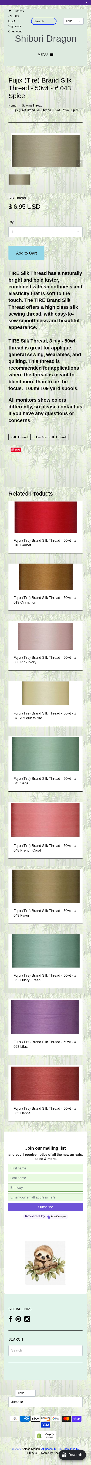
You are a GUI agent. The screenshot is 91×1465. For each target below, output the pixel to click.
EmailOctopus (58, 1217)
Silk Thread (17, 198)
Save (17, 449)
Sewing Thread (32, 105)
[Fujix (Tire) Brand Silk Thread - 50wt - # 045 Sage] (45, 753)
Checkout (15, 31)
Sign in (13, 26)
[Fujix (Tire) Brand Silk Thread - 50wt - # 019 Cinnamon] (45, 576)
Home (12, 105)
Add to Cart (26, 253)
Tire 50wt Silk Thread (51, 437)
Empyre (32, 1452)
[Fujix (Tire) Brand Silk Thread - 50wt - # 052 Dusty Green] (46, 950)
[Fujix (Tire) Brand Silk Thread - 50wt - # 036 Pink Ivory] (45, 635)
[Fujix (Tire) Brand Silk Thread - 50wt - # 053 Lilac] (45, 1016)
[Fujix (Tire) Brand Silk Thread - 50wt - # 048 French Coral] (45, 819)
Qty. (11, 222)
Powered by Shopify (51, 1452)
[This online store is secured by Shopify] (45, 1435)
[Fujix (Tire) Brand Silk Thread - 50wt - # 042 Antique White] (45, 693)
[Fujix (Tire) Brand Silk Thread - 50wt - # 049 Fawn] (45, 885)
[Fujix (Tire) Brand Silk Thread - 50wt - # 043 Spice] (19, 179)
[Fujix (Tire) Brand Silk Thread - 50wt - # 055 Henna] (45, 1082)
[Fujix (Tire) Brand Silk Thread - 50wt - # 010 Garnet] (45, 516)
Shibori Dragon (45, 38)
